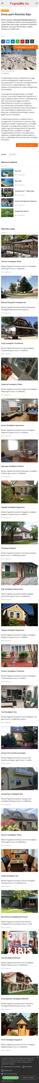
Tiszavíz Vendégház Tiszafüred (12, 671)
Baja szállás (12, 154)
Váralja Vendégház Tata (9, 876)
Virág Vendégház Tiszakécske (12, 343)
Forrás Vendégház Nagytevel (11, 1040)
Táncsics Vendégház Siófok (11, 261)
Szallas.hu (6, 73)
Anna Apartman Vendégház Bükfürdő (14, 999)
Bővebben (11, 1064)
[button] (2, 1067)
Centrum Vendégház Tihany (11, 835)
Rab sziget (18, 181)
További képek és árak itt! (24, 47)
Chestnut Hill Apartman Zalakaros (26, 201)
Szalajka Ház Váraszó (22, 211)
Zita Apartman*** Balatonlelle (24, 191)
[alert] (19, 1069)
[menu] (2, 3)
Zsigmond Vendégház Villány (11, 384)
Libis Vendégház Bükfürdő (10, 958)
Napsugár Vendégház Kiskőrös (12, 466)
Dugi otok (18, 171)
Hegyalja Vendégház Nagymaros (13, 507)
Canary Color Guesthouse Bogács (13, 753)
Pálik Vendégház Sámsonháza (12, 589)
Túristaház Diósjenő (8, 548)
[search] (36, 3)
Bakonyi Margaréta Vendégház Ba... (14, 302)
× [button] (37, 1057)
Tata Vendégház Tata (9, 712)
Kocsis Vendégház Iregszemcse (12, 425)
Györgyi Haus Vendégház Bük (12, 794)
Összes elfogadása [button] (10, 1077)
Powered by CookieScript (7, 1081)
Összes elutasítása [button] (28, 1077)
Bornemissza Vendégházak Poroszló (14, 917)
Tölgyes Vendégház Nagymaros (12, 630)
